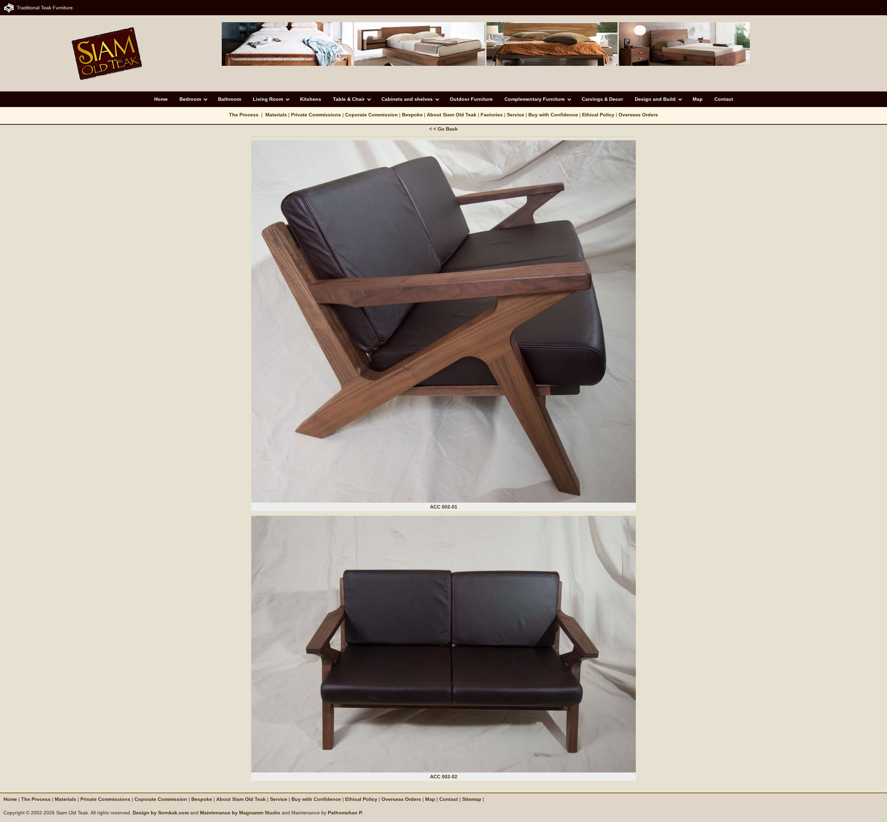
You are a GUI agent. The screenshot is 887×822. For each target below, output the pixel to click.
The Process (243, 114)
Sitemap (472, 799)
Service (515, 114)
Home (161, 99)
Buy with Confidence (553, 114)
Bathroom (229, 99)
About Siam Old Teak (451, 114)
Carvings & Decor (602, 99)
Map (698, 99)
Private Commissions (316, 114)
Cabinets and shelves (407, 99)
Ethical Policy (598, 114)
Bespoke (412, 114)
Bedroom (190, 99)
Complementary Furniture (534, 99)
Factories (492, 114)
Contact (723, 99)
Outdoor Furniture (471, 99)
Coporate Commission (371, 114)
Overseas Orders (638, 114)
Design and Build (655, 99)
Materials (276, 114)
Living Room (268, 99)
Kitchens (310, 99)
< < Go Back (443, 129)
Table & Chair (349, 99)
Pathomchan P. (345, 812)
